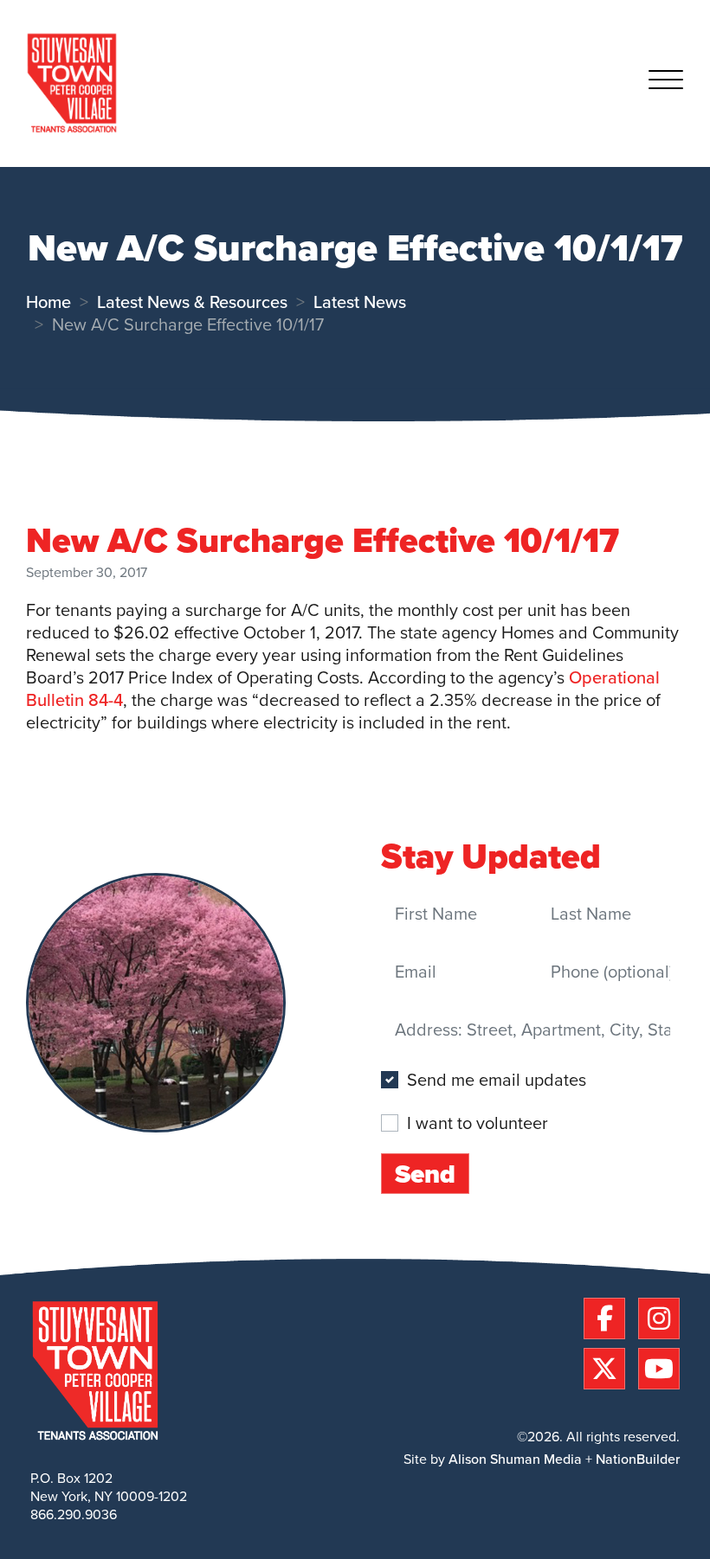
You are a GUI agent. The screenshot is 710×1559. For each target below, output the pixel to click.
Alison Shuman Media (515, 1459)
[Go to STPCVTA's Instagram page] (659, 1316)
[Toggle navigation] (666, 83)
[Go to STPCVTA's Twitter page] (609, 1366)
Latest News (359, 302)
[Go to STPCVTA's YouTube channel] (659, 1366)
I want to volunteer (477, 1122)
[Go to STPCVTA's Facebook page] (609, 1316)
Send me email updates (496, 1080)
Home (48, 302)
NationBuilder (638, 1459)
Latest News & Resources (192, 302)
